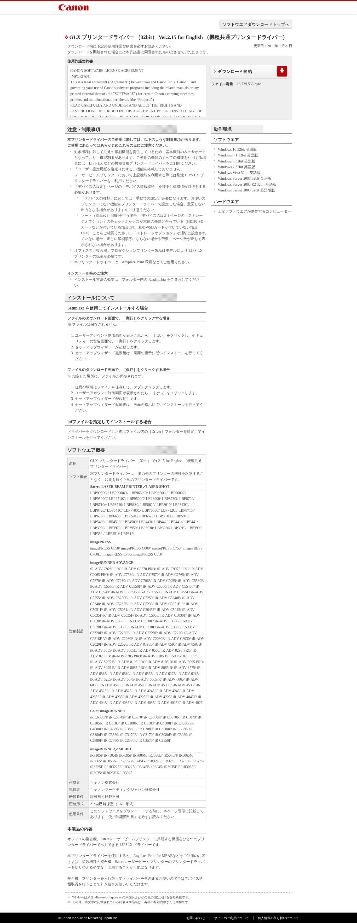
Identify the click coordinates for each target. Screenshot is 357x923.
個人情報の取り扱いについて (278, 918)
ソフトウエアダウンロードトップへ (255, 24)
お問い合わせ (195, 918)
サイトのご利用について (231, 918)
